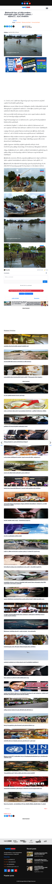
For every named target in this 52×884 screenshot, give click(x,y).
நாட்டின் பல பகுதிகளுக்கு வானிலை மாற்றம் (13, 535)
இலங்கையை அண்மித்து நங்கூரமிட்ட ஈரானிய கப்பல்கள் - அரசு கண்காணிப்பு (20, 631)
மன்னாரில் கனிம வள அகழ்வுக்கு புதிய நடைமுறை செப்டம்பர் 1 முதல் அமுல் (19, 740)
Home (13, 22)
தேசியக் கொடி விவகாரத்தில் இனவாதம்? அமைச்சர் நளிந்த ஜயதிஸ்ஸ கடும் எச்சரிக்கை (22, 488)
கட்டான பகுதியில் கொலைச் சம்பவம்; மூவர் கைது (14, 395)
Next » (45, 808)
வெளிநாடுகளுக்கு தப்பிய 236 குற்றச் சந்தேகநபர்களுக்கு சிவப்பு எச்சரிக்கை (20, 646)
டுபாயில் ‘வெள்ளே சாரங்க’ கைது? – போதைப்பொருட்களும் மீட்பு (17, 520)
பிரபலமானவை (36, 298)
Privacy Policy (7, 856)
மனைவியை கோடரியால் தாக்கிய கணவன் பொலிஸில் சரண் (16, 346)
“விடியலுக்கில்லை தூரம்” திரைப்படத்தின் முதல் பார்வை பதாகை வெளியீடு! (19, 773)
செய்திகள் (18, 22)
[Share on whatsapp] (5, 26)
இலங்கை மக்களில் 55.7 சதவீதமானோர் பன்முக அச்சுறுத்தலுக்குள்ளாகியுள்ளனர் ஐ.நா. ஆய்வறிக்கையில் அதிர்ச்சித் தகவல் (26, 757)
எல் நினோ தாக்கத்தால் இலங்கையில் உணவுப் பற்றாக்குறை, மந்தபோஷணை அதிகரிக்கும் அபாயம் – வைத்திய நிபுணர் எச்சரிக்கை (24, 615)
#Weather (15, 20)
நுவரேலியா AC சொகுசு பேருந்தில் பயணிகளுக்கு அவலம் (16, 426)
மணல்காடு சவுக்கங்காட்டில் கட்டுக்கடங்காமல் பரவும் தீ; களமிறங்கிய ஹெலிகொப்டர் (21, 662)
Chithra (6, 32)
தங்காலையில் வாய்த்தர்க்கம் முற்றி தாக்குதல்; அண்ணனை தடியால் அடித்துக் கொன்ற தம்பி (23, 788)
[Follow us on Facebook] (7, 816)
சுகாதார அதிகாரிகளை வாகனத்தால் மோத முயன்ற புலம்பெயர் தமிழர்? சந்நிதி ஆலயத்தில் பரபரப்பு (24, 599)
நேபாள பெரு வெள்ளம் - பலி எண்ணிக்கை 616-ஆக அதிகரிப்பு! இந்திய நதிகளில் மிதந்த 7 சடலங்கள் (25, 803)
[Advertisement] (26, 85)
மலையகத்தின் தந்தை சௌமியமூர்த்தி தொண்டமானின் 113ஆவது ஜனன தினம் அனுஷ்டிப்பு (23, 377)
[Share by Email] (13, 26)
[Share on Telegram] (11, 26)
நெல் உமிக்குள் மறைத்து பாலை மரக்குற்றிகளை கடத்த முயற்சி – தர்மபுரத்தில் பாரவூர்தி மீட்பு (23, 566)
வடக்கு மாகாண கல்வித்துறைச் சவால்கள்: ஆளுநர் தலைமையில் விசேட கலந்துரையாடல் (22, 457)
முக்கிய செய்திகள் (15, 298)
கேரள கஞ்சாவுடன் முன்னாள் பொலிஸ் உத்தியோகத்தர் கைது (16, 677)
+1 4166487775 (11, 859)
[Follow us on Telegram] (5, 816)
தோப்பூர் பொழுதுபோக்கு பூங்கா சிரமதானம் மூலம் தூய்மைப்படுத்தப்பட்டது (19, 725)
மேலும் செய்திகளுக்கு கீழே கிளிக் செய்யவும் (20, 290)
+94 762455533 (12, 861)
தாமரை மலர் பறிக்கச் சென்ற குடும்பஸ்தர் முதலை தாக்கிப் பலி (16, 472)
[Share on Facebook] (7, 26)
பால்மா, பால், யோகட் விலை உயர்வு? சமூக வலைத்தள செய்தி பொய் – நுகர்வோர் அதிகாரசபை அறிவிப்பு (25, 410)
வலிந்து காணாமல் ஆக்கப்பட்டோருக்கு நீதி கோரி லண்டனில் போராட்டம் (18, 709)
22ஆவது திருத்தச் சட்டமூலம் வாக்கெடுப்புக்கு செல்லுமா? (16, 441)
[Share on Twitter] (9, 26)
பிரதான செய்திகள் (36, 22)
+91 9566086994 (10, 864)
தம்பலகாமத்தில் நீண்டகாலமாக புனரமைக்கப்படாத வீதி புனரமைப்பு (17, 361)
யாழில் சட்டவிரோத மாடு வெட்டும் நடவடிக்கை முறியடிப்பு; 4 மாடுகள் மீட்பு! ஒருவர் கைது (22, 551)
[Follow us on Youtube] (13, 816)
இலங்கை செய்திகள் (26, 22)
